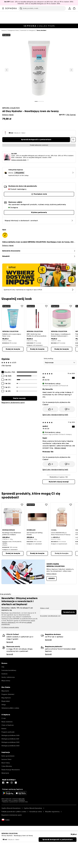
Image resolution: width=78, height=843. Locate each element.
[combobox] (60, 362)
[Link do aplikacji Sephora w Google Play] (8, 793)
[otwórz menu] (3, 8)
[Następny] (71, 70)
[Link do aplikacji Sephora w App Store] (21, 793)
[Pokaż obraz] (39, 68)
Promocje (22, 800)
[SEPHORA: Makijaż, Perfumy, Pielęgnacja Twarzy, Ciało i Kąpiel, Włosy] (11, 8)
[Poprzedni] (7, 70)
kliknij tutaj (21, 798)
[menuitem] (69, 8)
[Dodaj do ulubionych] (21, 306)
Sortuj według (48, 358)
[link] (19, 398)
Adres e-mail (44, 608)
